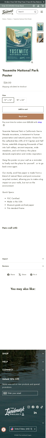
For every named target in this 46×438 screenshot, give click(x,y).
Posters (9, 19)
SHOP (5, 353)
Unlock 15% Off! (10, 379)
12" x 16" (8, 100)
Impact (5, 259)
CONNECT (7, 369)
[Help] (33, 5)
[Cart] (42, 5)
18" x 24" (21, 100)
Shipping (5, 86)
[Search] (35, 11)
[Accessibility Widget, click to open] (3, 429)
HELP (5, 361)
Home (4, 19)
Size (4, 95)
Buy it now (23, 116)
